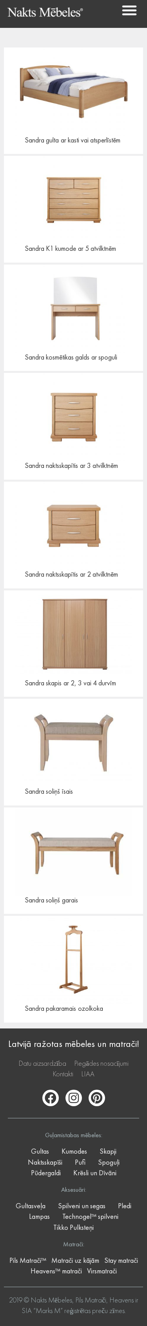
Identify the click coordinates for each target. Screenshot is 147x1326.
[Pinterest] (97, 1098)
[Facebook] (50, 1098)
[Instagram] (73, 1098)
